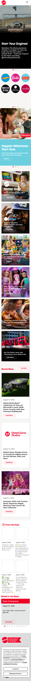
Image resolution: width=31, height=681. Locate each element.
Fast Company (10, 601)
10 (26, 626)
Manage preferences (15, 673)
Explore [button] (6, 159)
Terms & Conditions (17, 659)
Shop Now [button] (9, 197)
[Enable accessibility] (3, 677)
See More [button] (24, 368)
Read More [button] (9, 415)
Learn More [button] (10, 357)
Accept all (15, 669)
